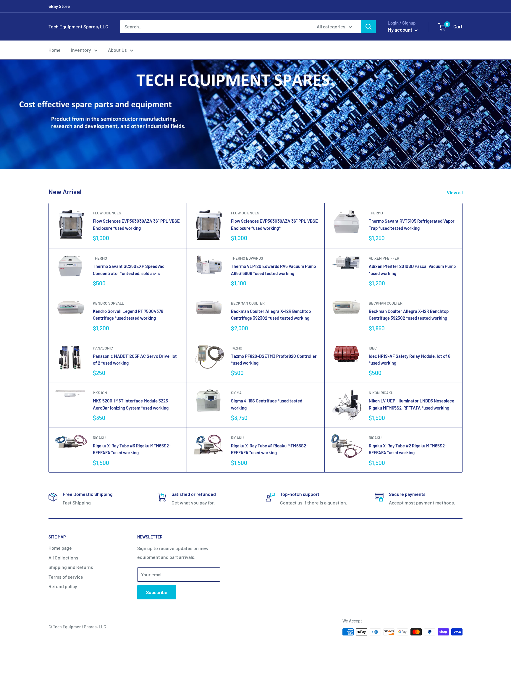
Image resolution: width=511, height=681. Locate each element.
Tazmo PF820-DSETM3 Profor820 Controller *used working (274, 359)
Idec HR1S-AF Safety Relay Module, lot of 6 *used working (409, 359)
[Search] (368, 26)
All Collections (63, 557)
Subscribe (156, 592)
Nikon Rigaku (381, 392)
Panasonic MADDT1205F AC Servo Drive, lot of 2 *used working (135, 359)
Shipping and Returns (70, 567)
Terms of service (65, 577)
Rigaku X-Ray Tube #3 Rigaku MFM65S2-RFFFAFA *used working (132, 449)
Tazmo (236, 348)
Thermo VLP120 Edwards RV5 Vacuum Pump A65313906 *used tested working (273, 269)
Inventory (81, 50)
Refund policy (62, 586)
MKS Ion (100, 392)
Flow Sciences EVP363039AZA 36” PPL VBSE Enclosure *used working (136, 224)
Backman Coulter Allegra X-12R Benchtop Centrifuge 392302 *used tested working (271, 314)
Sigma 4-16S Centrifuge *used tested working (266, 404)
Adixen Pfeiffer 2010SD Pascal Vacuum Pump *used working (412, 269)
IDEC (373, 348)
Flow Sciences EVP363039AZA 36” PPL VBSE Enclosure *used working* (274, 224)
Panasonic (103, 348)
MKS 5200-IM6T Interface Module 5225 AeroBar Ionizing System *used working (131, 404)
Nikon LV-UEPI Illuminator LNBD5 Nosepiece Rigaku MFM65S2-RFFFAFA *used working (411, 404)
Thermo (376, 213)
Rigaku (99, 437)
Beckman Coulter (248, 303)
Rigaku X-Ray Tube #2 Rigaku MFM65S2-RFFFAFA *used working (408, 449)
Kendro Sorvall (108, 303)
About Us (117, 50)
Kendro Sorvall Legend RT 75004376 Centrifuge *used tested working (128, 314)
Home (54, 50)
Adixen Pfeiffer (384, 258)
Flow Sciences (107, 213)
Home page (60, 548)
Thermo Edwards (247, 258)
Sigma (236, 392)
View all (455, 192)
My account (400, 30)
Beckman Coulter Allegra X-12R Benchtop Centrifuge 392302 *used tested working (409, 314)
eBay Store (59, 6)
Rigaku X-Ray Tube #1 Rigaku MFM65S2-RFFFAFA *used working (269, 449)
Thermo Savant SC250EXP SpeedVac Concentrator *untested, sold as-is (128, 269)
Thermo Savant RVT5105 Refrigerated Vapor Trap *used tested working (412, 224)
